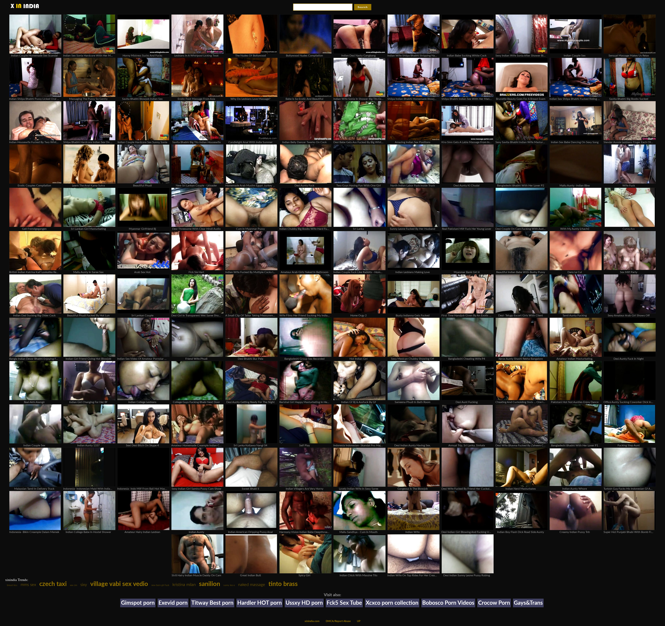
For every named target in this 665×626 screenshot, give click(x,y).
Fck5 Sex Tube (344, 603)
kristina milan (184, 585)
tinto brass (283, 584)
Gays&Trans (528, 603)
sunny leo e (229, 585)
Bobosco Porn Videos (448, 603)
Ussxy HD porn (304, 603)
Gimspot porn (138, 603)
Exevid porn (173, 603)
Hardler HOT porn (259, 603)
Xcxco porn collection (392, 603)
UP (358, 621)
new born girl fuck (160, 585)
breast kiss (12, 585)
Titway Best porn (212, 603)
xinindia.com (312, 621)
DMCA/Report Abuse (338, 621)
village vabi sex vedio (119, 584)
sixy (83, 585)
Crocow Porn (494, 603)
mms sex (28, 585)
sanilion (209, 584)
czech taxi (53, 584)
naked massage (251, 585)
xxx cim (73, 585)
